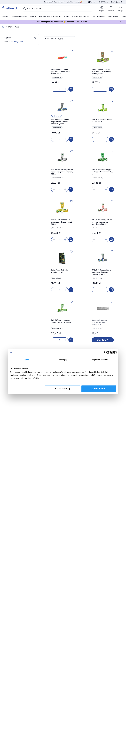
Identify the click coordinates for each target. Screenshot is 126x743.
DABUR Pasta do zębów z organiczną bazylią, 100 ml (61, 321)
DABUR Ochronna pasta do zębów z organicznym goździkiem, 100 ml (102, 222)
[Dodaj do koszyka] (70, 89)
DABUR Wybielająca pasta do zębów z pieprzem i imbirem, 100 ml (62, 172)
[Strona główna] (3, 27)
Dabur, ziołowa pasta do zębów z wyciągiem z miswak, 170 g (101, 322)
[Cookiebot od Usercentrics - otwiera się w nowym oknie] (106, 352)
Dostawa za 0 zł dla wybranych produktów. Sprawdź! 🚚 (63, 2)
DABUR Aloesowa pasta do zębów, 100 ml (102, 120)
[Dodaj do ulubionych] (71, 51)
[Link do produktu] (62, 70)
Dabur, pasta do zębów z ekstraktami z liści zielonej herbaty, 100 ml (101, 71)
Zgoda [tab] (26, 359)
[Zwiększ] (65, 89)
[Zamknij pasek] (120, 21)
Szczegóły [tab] (63, 359)
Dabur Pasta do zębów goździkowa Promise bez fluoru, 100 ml (60, 71)
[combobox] (57, 8)
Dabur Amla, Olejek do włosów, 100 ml (59, 271)
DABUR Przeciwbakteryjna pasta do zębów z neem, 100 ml (102, 172)
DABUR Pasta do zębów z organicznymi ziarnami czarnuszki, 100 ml (60, 121)
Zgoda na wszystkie (99, 389)
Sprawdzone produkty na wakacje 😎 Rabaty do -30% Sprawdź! (61, 22)
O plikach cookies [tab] (100, 359)
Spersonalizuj (61, 389)
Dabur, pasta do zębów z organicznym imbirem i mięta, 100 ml (62, 222)
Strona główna (17, 41)
